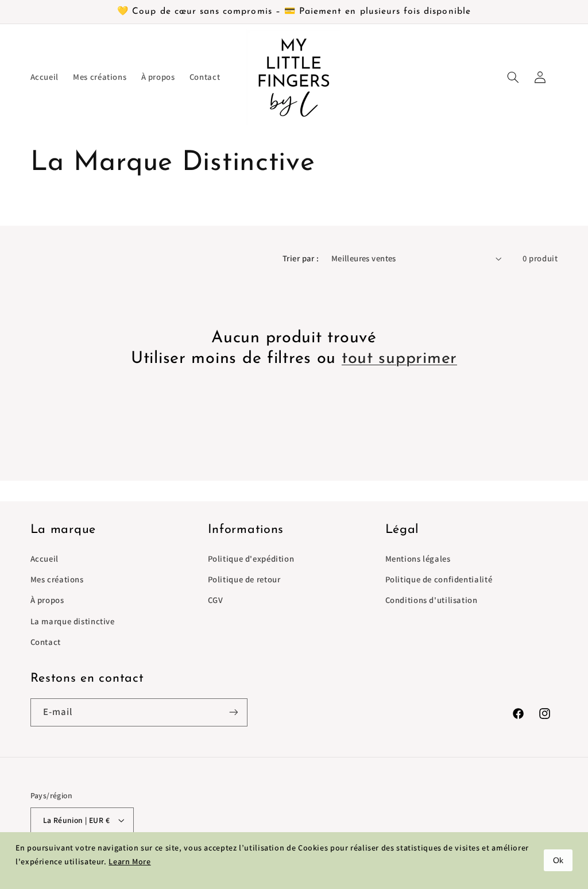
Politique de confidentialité (439, 579)
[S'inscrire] (233, 712)
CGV (215, 599)
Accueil (44, 558)
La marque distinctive (72, 621)
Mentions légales (418, 558)
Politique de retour (244, 579)
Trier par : (301, 258)
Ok (558, 860)
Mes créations (57, 579)
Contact (45, 641)
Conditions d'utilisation (431, 599)
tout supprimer (399, 358)
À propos (47, 599)
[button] (513, 77)
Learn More (129, 861)
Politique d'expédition (251, 558)
